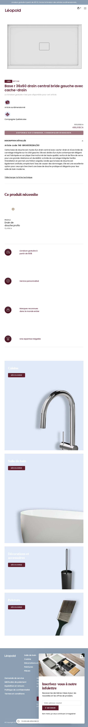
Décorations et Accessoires (37, 663)
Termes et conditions (15, 693)
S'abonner (50, 708)
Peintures (28, 667)
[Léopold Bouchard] (10, 655)
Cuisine (27, 659)
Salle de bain (30, 655)
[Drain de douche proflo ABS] (13, 209)
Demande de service (14, 678)
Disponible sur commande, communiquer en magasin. (44, 133)
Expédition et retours (14, 686)
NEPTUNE (16, 81)
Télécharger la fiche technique (18, 177)
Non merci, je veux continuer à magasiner (59, 714)
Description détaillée (15, 141)
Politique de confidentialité (17, 690)
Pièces (27, 670)
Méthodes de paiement (15, 682)
